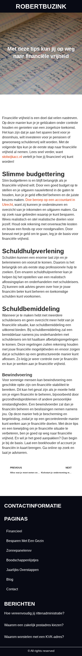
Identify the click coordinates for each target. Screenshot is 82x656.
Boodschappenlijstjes (22, 560)
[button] (41, 17)
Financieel (14, 531)
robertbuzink (41, 6)
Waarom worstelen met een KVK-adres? (34, 637)
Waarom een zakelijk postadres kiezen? (33, 625)
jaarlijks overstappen (22, 570)
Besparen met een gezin (25, 541)
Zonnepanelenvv (19, 550)
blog (9, 579)
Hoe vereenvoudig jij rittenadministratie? (34, 613)
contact (12, 589)
